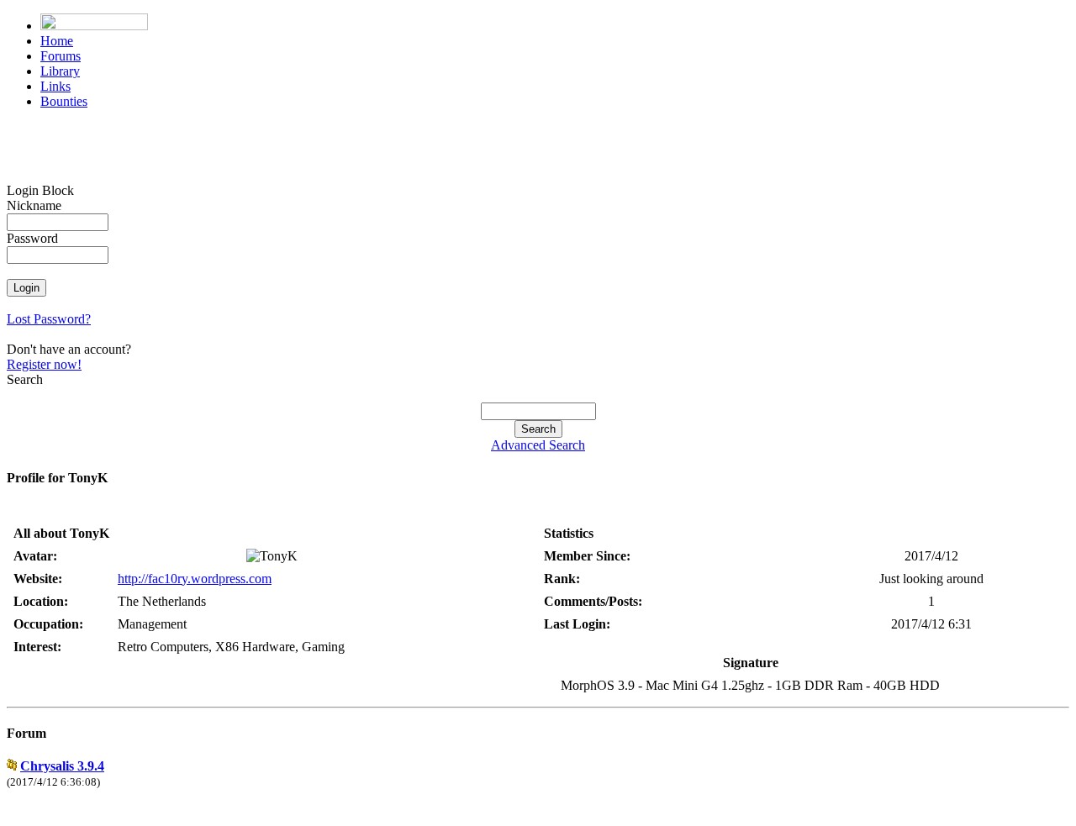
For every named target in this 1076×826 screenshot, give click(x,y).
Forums (60, 56)
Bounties (63, 101)
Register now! (44, 364)
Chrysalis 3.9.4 (62, 766)
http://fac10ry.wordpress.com (195, 578)
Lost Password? (49, 319)
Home (56, 41)
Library (60, 71)
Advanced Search (538, 445)
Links (55, 86)
